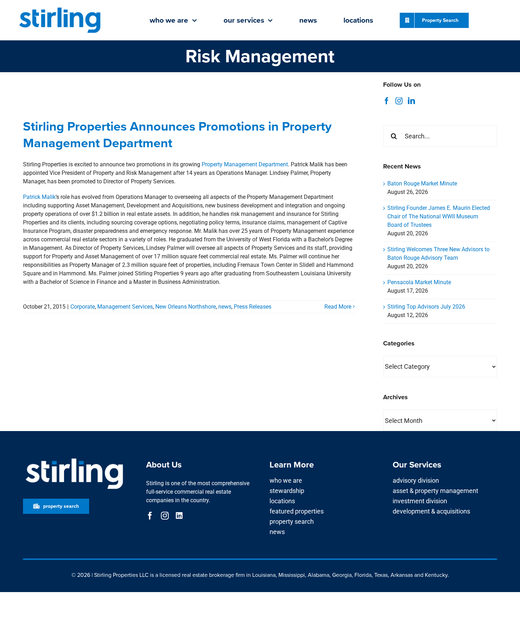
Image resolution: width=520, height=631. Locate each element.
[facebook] (150, 516)
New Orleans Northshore (185, 306)
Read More (337, 306)
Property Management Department (245, 164)
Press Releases (252, 306)
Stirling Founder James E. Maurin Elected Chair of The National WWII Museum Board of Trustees (438, 216)
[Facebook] (386, 100)
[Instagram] (399, 100)
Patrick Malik (39, 197)
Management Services (125, 306)
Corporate (82, 306)
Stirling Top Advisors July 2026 (426, 306)
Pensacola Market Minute (419, 282)
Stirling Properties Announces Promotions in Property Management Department (177, 134)
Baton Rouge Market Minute (422, 183)
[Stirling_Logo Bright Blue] (60, 8)
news (224, 306)
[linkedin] (179, 516)
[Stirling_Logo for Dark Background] (74, 458)
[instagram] (165, 516)
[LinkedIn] (411, 100)
